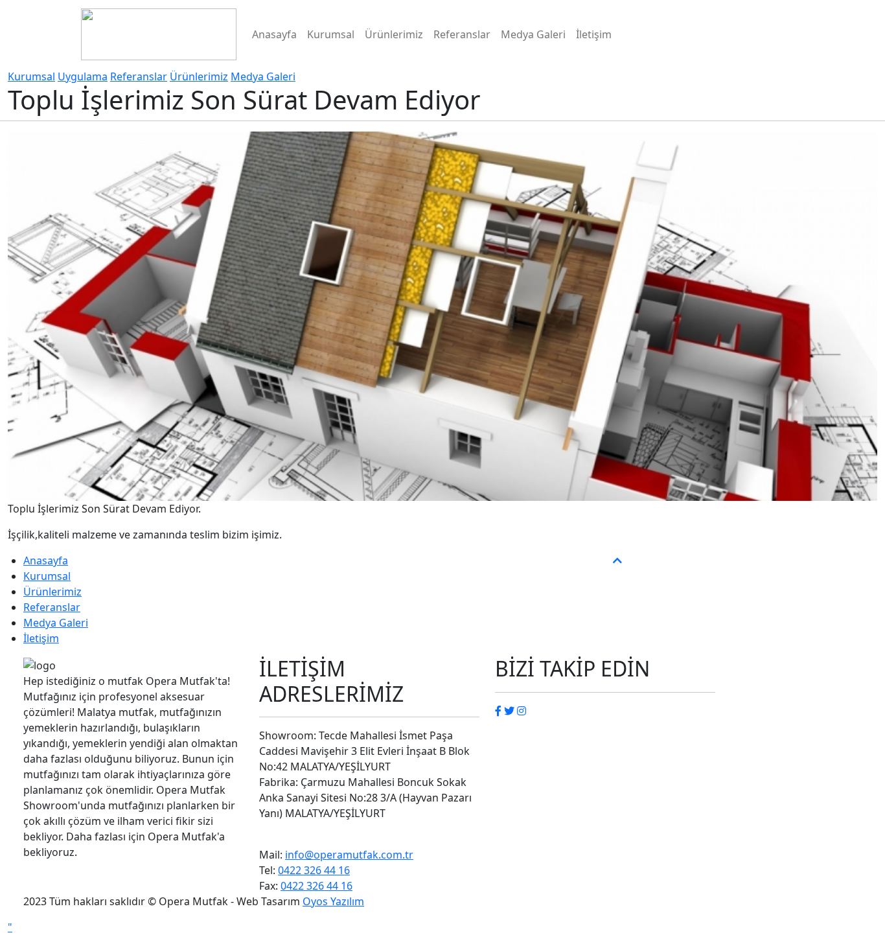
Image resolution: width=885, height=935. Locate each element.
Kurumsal (330, 34)
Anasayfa (274, 34)
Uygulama (83, 76)
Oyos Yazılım (333, 901)
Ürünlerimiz (394, 34)
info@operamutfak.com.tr (349, 855)
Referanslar (461, 34)
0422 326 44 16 (314, 870)
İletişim (594, 34)
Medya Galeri (533, 34)
